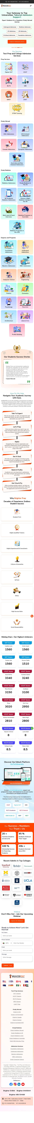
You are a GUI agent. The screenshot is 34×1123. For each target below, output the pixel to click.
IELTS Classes (17, 1012)
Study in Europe (17, 1033)
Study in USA (17, 1025)
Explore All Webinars (17, 934)
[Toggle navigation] (31, 5)
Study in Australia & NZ (17, 1036)
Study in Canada (17, 1030)
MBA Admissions (17, 1070)
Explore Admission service (17, 58)
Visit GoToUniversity (16, 796)
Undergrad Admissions (17, 1065)
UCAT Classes (17, 1009)
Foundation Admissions (17, 1062)
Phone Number (6, 953)
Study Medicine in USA (17, 1049)
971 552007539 (13, 2)
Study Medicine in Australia (17, 1052)
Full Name (4, 945)
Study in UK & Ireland (17, 1028)
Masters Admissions (17, 1067)
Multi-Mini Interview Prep (17, 1054)
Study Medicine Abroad (17, 1043)
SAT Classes (17, 1007)
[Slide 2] (15, 61)
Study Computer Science (17, 1073)
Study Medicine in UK (17, 1046)
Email (3, 960)
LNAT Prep (17, 1017)
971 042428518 (24, 2)
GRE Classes (17, 1015)
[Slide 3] (18, 61)
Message (4, 967)
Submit (6, 979)
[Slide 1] (13, 61)
